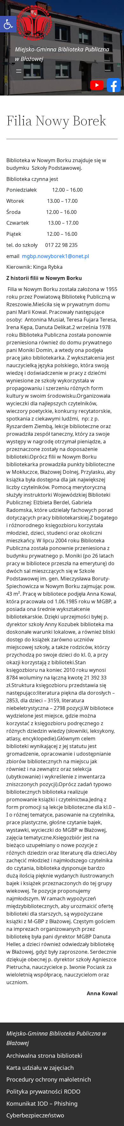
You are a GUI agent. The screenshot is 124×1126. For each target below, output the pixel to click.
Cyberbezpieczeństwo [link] (35, 1115)
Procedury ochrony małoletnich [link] (48, 1079)
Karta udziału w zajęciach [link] (40, 1067)
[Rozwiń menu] (19, 71)
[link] (8, 24)
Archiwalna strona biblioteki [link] (44, 1055)
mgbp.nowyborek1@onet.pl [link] (55, 256)
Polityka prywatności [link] (34, 1091)
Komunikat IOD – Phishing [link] (42, 1103)
